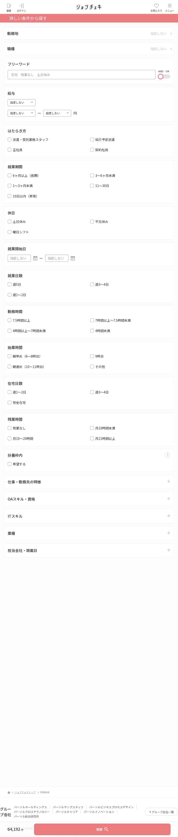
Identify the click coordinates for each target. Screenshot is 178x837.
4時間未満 (102, 330)
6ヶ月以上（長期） (27, 175)
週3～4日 (102, 284)
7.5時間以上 (21, 320)
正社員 (17, 149)
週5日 (17, 284)
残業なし (19, 428)
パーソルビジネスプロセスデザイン (111, 807)
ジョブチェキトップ (25, 792)
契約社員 (101, 149)
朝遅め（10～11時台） (29, 366)
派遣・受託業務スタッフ (30, 139)
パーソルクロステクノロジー (32, 812)
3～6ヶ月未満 (105, 175)
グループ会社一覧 (163, 812)
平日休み (101, 221)
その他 (100, 366)
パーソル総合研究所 (26, 816)
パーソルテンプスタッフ (68, 807)
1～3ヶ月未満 (23, 185)
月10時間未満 (105, 428)
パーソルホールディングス (30, 807)
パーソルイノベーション (99, 812)
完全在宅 (19, 402)
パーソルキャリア (67, 812)
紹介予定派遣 (105, 139)
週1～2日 (19, 294)
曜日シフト (21, 232)
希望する (19, 464)
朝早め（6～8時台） (27, 356)
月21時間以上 (105, 438)
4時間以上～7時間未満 (29, 330)
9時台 (99, 356)
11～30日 (102, 185)
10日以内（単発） (26, 196)
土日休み (19, 221)
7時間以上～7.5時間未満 (113, 320)
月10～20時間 (23, 438)
